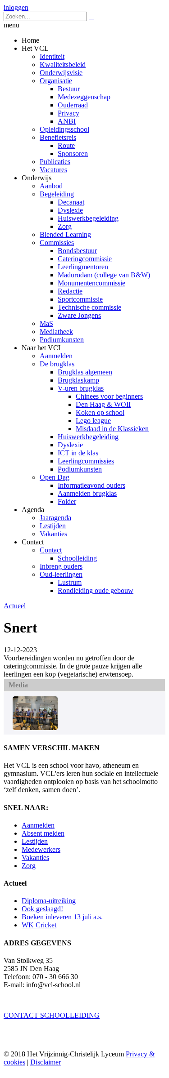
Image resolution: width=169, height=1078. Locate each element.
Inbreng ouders (61, 566)
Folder (67, 501)
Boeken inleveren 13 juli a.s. (62, 917)
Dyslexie (70, 210)
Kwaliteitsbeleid (63, 64)
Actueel (15, 606)
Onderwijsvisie (61, 72)
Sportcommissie (80, 299)
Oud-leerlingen (61, 574)
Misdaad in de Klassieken (112, 428)
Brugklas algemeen (85, 372)
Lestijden (53, 526)
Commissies (57, 242)
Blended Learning (65, 234)
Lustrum (70, 582)
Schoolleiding (77, 558)
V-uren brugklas (81, 388)
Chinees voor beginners (109, 396)
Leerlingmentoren (83, 267)
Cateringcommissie (85, 259)
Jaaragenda (55, 517)
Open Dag (54, 477)
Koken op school (100, 412)
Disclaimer (45, 1062)
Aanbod (51, 186)
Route (66, 145)
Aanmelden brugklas (87, 493)
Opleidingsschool (64, 129)
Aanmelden (56, 356)
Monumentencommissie (91, 283)
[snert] (35, 727)
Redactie (70, 291)
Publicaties (55, 161)
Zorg (65, 226)
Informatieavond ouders (91, 485)
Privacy (68, 113)
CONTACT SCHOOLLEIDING (52, 1015)
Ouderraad (73, 105)
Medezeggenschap (84, 97)
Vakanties (53, 534)
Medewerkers (41, 849)
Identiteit (52, 56)
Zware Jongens (79, 315)
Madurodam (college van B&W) (104, 275)
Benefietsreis (58, 137)
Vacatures (53, 170)
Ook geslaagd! (42, 909)
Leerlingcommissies (86, 461)
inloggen (16, 7)
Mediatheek (56, 331)
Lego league (93, 420)
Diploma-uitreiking (49, 900)
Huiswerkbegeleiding (88, 218)
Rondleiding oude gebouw (95, 590)
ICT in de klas (78, 453)
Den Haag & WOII (103, 404)
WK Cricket (39, 925)
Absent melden (43, 833)
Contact (51, 550)
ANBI (67, 121)
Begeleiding (57, 194)
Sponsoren (73, 153)
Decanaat (71, 202)
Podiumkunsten (62, 339)
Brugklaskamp (78, 380)
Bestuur (69, 89)
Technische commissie (89, 307)
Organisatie (56, 81)
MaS (46, 323)
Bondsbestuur (77, 250)
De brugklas (57, 364)
